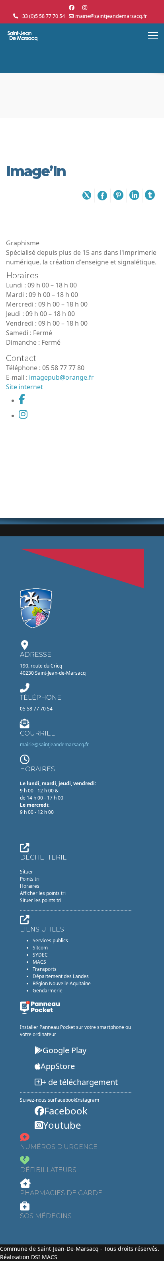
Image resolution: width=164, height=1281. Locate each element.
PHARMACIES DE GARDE (61, 1193)
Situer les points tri (40, 900)
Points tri (29, 878)
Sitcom (40, 947)
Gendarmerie (47, 990)
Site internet (24, 386)
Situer (26, 871)
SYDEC (40, 954)
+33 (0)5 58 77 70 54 (42, 16)
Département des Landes (61, 976)
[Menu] (153, 35)
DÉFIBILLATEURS (48, 1170)
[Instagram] (84, 7)
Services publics (50, 940)
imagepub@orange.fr (61, 377)
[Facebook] (71, 7)
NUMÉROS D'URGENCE (59, 1147)
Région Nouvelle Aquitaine (62, 983)
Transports (45, 969)
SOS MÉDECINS (46, 1216)
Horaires (29, 886)
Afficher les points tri (43, 893)
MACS (39, 962)
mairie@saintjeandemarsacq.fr (111, 16)
